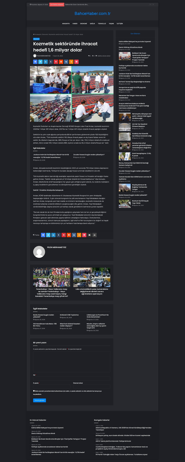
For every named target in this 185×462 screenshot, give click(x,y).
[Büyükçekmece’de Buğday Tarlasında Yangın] (125, 188)
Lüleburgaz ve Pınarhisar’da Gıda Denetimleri (98, 316)
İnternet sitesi (78, 383)
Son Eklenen (135, 34)
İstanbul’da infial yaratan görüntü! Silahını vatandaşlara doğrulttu (142, 145)
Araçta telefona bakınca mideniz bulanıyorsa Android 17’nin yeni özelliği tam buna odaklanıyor (134, 105)
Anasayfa (66, 23)
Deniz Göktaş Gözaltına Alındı (130, 47)
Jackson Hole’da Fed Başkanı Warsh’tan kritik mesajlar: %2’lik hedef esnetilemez (134, 75)
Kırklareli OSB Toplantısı (69, 315)
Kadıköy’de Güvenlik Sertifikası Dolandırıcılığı (141, 135)
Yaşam (111, 23)
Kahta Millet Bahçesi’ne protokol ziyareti (135, 41)
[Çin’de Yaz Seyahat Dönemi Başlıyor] (125, 127)
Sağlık (92, 23)
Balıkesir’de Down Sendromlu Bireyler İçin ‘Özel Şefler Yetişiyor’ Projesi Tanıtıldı (91, 4)
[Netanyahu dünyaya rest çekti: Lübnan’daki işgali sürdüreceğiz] (125, 117)
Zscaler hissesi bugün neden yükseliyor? (89, 155)
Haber (75, 23)
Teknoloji (102, 23)
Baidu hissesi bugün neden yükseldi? (43, 316)
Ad (34, 375)
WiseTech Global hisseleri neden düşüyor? (70, 325)
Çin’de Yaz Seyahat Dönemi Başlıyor (139, 125)
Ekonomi (83, 23)
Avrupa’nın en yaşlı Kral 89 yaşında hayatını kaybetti (132, 88)
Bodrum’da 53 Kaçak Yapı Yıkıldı (140, 202)
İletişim (120, 23)
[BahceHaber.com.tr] (92, 13)
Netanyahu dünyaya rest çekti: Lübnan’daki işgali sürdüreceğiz (142, 116)
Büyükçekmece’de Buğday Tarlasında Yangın (139, 187)
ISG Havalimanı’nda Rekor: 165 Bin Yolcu (45, 325)
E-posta (36, 383)
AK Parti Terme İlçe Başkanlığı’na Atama (134, 82)
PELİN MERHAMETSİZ (44, 56)
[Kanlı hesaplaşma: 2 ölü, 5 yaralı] (125, 156)
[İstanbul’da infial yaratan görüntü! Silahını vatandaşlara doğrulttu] (125, 146)
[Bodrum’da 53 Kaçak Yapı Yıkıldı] (125, 204)
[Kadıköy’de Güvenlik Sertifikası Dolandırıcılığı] (125, 137)
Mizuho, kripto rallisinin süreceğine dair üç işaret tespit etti (96, 326)
